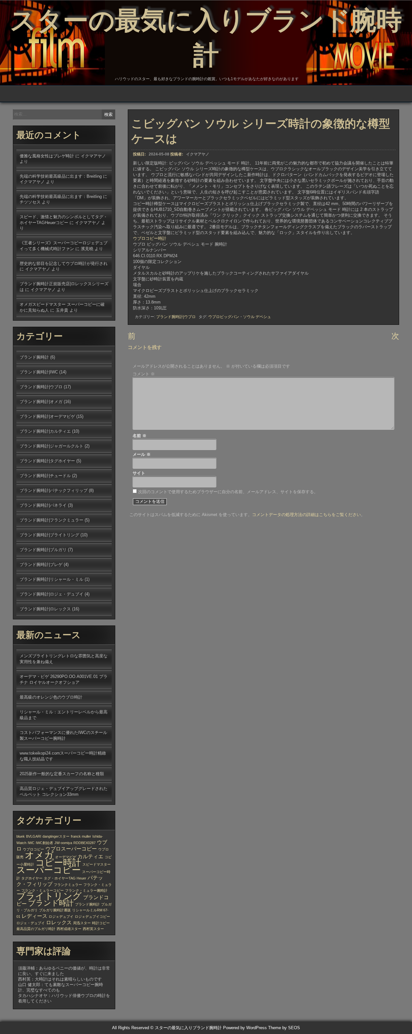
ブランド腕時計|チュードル (45, 475)
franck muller (81, 836)
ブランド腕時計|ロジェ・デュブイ (51, 594)
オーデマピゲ (65, 857)
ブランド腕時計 (34, 357)
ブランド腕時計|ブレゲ (41, 564)
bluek (20, 836)
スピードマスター (96, 864)
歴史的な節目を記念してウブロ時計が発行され (64, 263)
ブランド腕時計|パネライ (43, 505)
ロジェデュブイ (61, 916)
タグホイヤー (31, 878)
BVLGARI (33, 836)
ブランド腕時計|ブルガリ (43, 549)
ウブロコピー (33, 849)
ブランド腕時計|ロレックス (45, 608)
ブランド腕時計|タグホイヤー (47, 460)
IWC (31, 843)
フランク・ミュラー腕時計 (86, 890)
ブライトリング (49, 896)
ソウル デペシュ (257, 317)
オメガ (39, 855)
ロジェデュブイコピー (92, 916)
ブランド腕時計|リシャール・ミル (51, 579)
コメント (144, 373)
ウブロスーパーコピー (71, 848)
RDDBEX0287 (84, 843)
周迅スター (82, 923)
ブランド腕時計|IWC (39, 372)
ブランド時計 (51, 903)
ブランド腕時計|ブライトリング (49, 534)
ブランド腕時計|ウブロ (176, 317)
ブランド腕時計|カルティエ (45, 431)
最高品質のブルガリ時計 (35, 929)
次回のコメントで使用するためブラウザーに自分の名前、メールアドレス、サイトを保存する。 (228, 491)
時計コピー (101, 923)
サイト (139, 473)
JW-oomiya (63, 843)
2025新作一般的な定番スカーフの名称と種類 (62, 773)
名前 (139, 435)
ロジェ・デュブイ (30, 923)
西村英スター (93, 929)
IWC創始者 (44, 843)
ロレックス (59, 922)
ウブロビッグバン (223, 317)
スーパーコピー (48, 870)
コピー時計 (58, 863)
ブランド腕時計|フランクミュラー (51, 520)
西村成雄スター (69, 929)
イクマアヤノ (197, 154)
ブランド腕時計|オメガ (41, 401)
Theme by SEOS (284, 1027)
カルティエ (90, 856)
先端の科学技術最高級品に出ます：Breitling (61, 176)
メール (142, 454)
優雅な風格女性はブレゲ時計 (47, 156)
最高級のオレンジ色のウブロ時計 (51, 697)
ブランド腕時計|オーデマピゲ (47, 416)
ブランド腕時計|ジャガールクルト (51, 446)
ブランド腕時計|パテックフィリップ (54, 490)
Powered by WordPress (245, 1027)
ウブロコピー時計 (149, 238)
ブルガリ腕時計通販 (55, 910)
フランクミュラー (68, 885)
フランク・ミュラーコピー (42, 890)
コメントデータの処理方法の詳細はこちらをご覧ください (306, 514)
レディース (34, 916)
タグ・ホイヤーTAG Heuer (65, 878)
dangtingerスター (56, 836)
